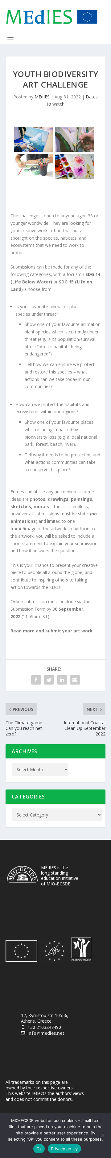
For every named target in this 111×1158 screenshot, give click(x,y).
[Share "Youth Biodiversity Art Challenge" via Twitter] (49, 680)
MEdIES (42, 97)
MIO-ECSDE (58, 884)
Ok (39, 1148)
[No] (102, 1135)
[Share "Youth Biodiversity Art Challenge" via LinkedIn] (62, 680)
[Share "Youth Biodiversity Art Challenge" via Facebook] (36, 680)
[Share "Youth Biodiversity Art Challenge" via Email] (74, 680)
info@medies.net (45, 1033)
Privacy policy (64, 1148)
